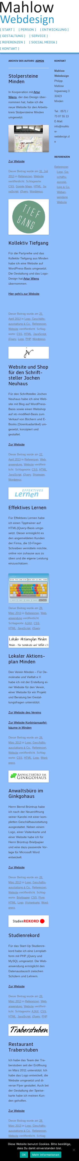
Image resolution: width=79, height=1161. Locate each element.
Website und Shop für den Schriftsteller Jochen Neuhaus (28, 375)
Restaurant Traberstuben (23, 1046)
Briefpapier (23, 897)
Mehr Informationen (45, 1154)
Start (7, 29)
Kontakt (9, 48)
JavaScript (39, 334)
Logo (21, 339)
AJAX (28, 623)
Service (38, 35)
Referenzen (12, 42)
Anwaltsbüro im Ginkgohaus (25, 793)
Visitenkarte (32, 902)
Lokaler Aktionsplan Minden (26, 658)
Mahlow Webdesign (27, 13)
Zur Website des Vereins (24, 712)
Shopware (39, 474)
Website (39, 176)
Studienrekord (24, 935)
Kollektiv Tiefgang (28, 243)
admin (39, 61)
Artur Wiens (31, 278)
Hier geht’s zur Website (23, 293)
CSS (11, 186)
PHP (28, 339)
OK (24, 1154)
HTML (37, 186)
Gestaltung (12, 35)
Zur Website (16, 161)
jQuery (24, 191)
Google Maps (24, 186)
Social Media (43, 42)
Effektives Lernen (27, 507)
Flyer (41, 897)
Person (27, 29)
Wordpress (36, 191)
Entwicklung (54, 29)
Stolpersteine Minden (23, 78)
